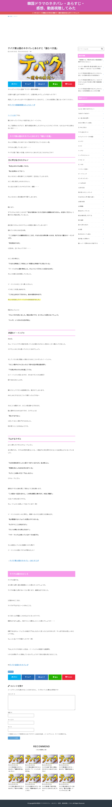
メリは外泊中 (82, 183)
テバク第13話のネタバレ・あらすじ (23, 561)
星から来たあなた (83, 225)
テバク (11, 671)
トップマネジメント (84, 155)
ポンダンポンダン (83, 178)
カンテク (80, 141)
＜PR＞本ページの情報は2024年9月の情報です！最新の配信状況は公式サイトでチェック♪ (56, 13)
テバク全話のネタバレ (18, 665)
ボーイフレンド (82, 174)
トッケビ (80, 150)
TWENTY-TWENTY (83, 113)
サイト (10, 727)
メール (11, 719)
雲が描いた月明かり (84, 238)
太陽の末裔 (81, 201)
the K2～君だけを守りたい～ (86, 109)
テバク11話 (11, 115)
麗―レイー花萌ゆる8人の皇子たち (88, 243)
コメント (11, 694)
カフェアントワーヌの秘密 (85, 136)
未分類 (80, 229)
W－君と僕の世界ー (83, 118)
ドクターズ (81, 160)
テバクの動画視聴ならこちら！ (21, 105)
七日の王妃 (81, 187)
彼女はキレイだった (84, 211)
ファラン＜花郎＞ (83, 169)
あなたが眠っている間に (85, 123)
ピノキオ (80, 164)
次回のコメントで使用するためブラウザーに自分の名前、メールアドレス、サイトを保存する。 (38, 734)
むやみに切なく (82, 127)
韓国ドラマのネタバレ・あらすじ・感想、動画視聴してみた (56, 6)
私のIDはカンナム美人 (84, 234)
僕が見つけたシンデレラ (85, 192)
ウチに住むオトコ (83, 132)
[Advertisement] (56, 31)
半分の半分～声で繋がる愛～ (86, 197)
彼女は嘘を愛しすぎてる (85, 215)
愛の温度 (80, 220)
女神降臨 (80, 206)
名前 (10, 712)
